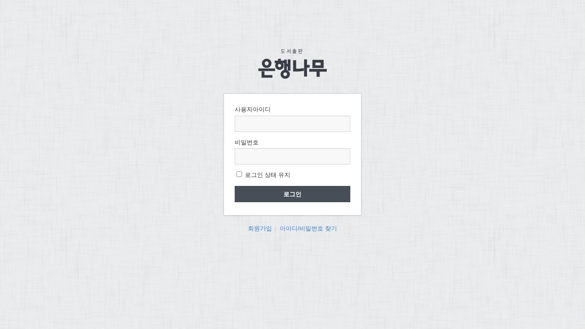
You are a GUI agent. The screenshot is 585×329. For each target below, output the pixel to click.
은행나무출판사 (292, 64)
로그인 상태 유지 (266, 174)
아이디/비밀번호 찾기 (308, 228)
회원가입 (260, 228)
